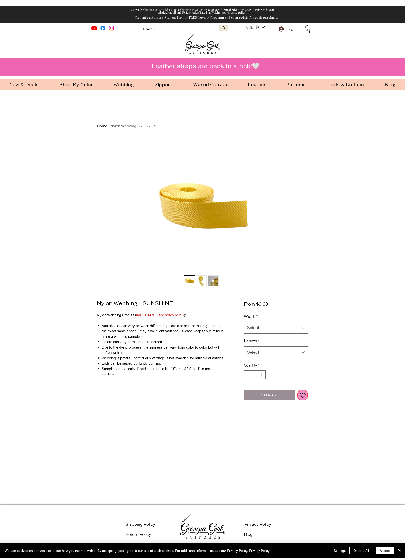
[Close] (399, 550)
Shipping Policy (140, 524)
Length (251, 340)
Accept (385, 550)
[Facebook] (103, 28)
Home (102, 126)
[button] (307, 29)
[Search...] (223, 28)
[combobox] (276, 328)
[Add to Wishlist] (302, 395)
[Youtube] (94, 28)
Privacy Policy (257, 524)
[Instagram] (111, 28)
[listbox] (255, 27)
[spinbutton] (255, 375)
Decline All (361, 550)
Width (251, 316)
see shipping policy (233, 12)
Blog (248, 534)
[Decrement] (248, 375)
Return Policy (138, 534)
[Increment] (262, 375)
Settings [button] (340, 550)
